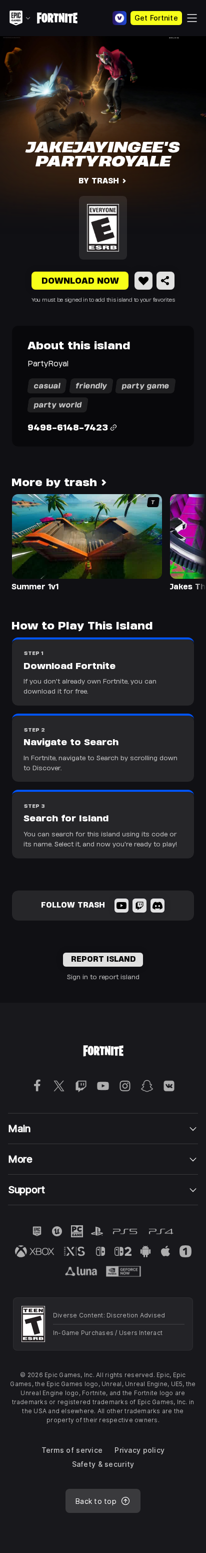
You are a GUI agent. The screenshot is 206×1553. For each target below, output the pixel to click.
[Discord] (157, 906)
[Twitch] (139, 906)
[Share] (165, 281)
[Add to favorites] (143, 281)
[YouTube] (121, 906)
